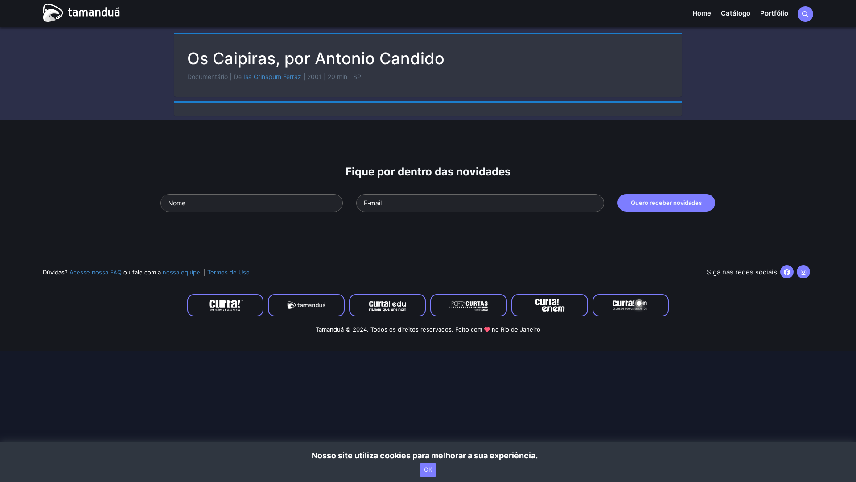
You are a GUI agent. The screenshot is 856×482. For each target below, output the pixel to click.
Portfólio (774, 13)
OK (428, 470)
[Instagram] (803, 271)
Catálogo (735, 13)
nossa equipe (181, 272)
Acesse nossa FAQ (96, 272)
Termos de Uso (228, 272)
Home (701, 13)
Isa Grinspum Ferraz (272, 76)
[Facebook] (787, 271)
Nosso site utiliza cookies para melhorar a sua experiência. (428, 455)
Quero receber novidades (666, 202)
